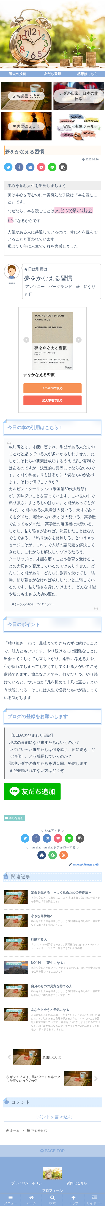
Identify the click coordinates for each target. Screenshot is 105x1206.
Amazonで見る (52, 388)
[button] (95, 709)
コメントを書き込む (52, 1116)
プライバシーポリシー (28, 1183)
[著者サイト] (41, 855)
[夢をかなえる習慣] (30, 167)
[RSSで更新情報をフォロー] (63, 855)
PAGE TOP (54, 1151)
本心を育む (15, 818)
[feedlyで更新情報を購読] (52, 855)
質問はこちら (77, 1183)
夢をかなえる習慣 (39, 375)
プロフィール (52, 1190)
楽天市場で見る (52, 400)
